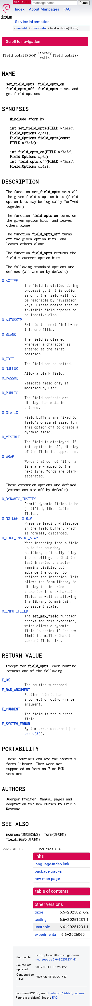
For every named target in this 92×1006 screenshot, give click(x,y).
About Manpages (44, 9)
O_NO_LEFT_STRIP (17, 518)
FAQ (67, 9)
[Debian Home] (6, 10)
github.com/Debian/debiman (66, 993)
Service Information (32, 21)
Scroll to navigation (23, 41)
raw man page (47, 878)
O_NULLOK (10, 369)
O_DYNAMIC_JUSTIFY (19, 499)
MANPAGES (22, 1)
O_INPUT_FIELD (15, 611)
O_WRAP (8, 456)
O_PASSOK (10, 378)
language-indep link (52, 864)
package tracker (49, 871)
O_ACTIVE (10, 280)
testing (41, 919)
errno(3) (32, 733)
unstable (22, 28)
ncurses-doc (39, 28)
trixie (39, 912)
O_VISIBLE (11, 437)
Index (20, 9)
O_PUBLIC (10, 393)
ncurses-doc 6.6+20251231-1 (55, 959)
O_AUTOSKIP (12, 320)
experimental (46, 934)
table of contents (52, 891)
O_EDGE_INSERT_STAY (20, 538)
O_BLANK (9, 334)
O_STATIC (10, 412)
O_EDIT (8, 359)
